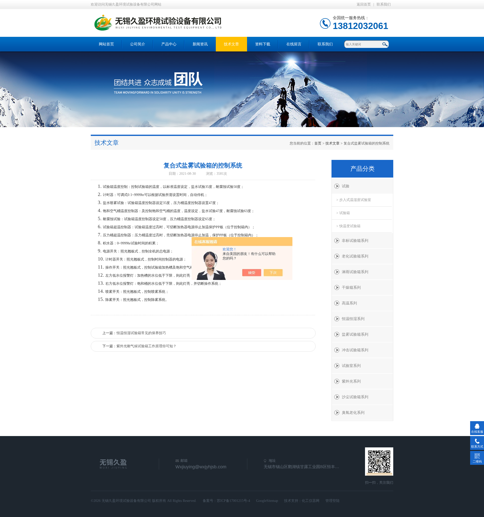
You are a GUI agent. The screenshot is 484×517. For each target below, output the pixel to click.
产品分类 (362, 168)
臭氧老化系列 (353, 413)
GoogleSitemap (267, 501)
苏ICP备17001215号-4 (233, 501)
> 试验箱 (343, 213)
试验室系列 (351, 366)
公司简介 (137, 44)
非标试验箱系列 (355, 241)
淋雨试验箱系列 (355, 272)
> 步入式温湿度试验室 (353, 200)
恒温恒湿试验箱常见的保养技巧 (141, 333)
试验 (345, 186)
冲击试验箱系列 (355, 350)
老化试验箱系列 (355, 256)
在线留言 (293, 44)
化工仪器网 (310, 501)
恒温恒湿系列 (353, 319)
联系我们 (384, 4)
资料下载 (262, 44)
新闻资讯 (200, 44)
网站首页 (106, 44)
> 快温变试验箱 (348, 226)
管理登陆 (332, 501)
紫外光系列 (351, 381)
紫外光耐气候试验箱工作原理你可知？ (146, 346)
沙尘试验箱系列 (355, 397)
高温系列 (349, 303)
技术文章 (231, 44)
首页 (317, 143)
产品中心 (168, 44)
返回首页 (364, 4)
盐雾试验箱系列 (355, 334)
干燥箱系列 (351, 287)
